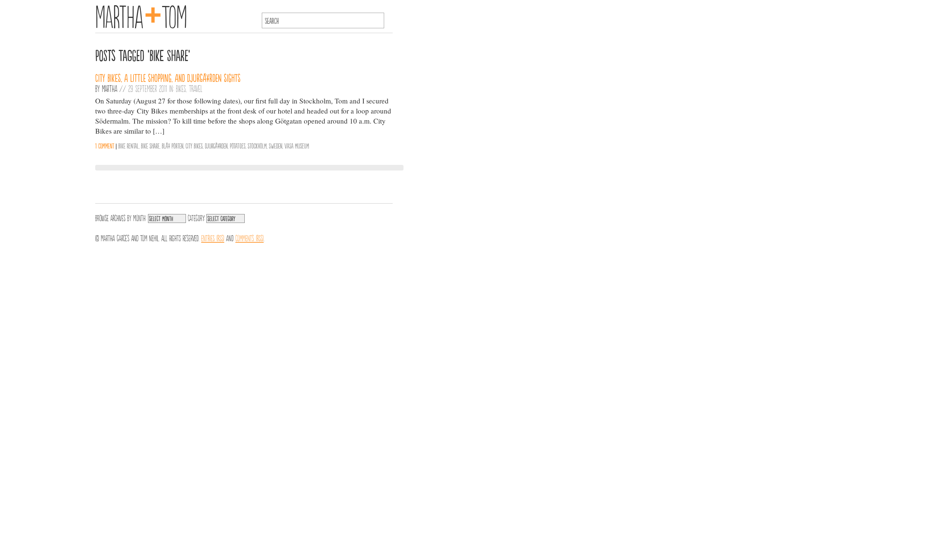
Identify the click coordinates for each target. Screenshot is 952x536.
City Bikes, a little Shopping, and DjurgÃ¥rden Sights (168, 77)
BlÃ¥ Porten (172, 145)
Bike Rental (128, 145)
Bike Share (150, 145)
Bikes (181, 88)
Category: (196, 217)
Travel (195, 88)
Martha (109, 88)
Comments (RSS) (249, 237)
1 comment (104, 145)
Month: (139, 217)
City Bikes (194, 145)
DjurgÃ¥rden (216, 145)
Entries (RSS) (212, 237)
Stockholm (257, 145)
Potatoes (237, 145)
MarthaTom (141, 15)
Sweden (275, 145)
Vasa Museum (296, 145)
